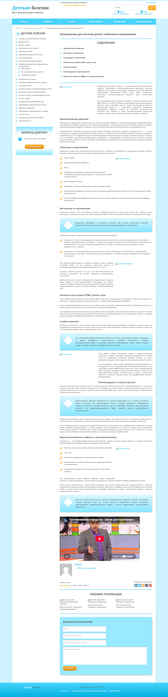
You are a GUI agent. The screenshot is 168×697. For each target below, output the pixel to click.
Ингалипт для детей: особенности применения (97, 606)
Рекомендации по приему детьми (76, 72)
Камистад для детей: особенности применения (125, 606)
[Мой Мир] (146, 585)
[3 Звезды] (65, 585)
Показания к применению (73, 53)
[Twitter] (139, 585)
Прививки (48, 22)
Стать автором (151, 3)
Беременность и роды (27, 79)
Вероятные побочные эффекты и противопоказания (83, 76)
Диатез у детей (24, 45)
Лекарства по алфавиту (143, 14)
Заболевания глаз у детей (28, 48)
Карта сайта (64, 691)
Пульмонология (25, 86)
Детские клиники (96, 22)
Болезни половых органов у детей (32, 92)
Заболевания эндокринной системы (33, 105)
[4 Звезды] (67, 585)
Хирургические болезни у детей (31, 118)
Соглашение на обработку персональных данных (89, 691)
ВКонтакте (142, 691)
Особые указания (70, 67)
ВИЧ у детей (26, 69)
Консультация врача (144, 22)
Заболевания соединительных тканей (33, 111)
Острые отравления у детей (32, 72)
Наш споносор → (25, 121)
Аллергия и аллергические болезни (32, 39)
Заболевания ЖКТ (25, 51)
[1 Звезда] (61, 585)
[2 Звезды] (63, 585)
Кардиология (24, 42)
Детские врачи (119, 22)
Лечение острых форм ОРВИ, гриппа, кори (79, 62)
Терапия (72, 22)
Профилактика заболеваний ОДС (31, 102)
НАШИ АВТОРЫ (114, 691)
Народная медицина (27, 108)
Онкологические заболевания (30, 61)
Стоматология (24, 114)
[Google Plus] (150, 585)
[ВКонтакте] (135, 585)
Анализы (23, 22)
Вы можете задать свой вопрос (35, 139)
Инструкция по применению (74, 58)
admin (78, 564)
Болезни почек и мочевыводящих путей (34, 95)
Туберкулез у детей (28, 75)
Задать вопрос (35, 147)
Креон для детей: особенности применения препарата (71, 608)
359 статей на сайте (86, 568)
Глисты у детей (24, 98)
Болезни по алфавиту (120, 14)
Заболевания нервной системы (31, 55)
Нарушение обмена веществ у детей (32, 82)
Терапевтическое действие (73, 48)
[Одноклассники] (143, 585)
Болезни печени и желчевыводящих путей (35, 89)
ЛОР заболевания (25, 58)
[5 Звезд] (69, 585)
